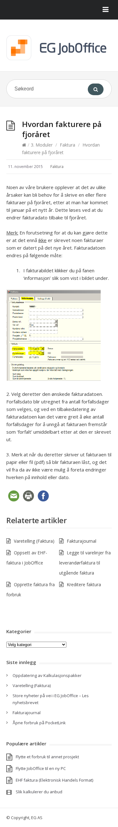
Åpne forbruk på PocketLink (39, 723)
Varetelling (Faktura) (34, 541)
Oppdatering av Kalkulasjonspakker (47, 675)
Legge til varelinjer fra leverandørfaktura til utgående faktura (85, 563)
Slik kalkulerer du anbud (39, 792)
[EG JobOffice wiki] (59, 47)
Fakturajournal (81, 541)
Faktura (67, 145)
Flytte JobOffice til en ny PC (41, 768)
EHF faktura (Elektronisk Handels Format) (54, 780)
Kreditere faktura (84, 584)
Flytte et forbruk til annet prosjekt (47, 757)
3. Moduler (42, 145)
